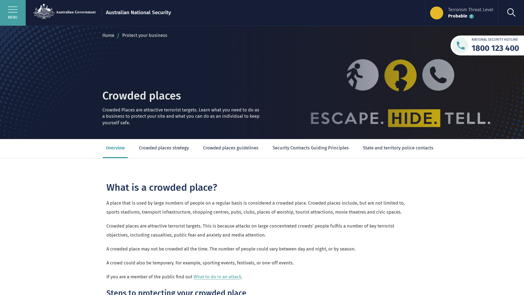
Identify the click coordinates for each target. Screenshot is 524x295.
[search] (511, 13)
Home (108, 35)
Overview (115, 148)
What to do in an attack (217, 276)
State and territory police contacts (398, 148)
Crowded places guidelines (230, 148)
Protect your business (144, 35)
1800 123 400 (495, 48)
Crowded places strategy (164, 148)
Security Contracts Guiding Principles (311, 148)
